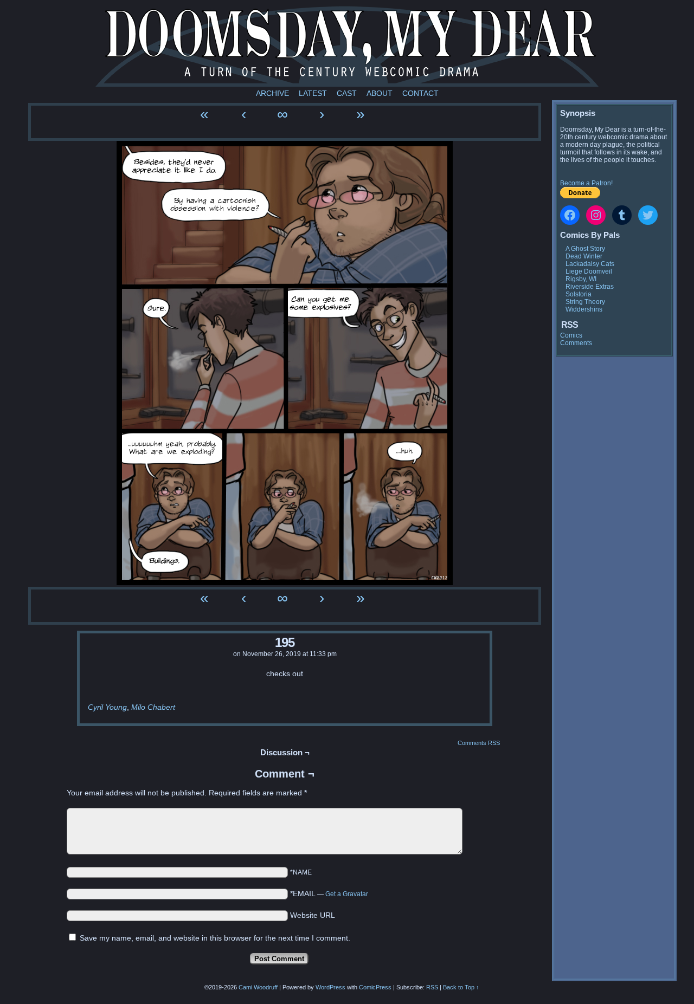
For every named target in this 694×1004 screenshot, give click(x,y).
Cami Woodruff (258, 987)
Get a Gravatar (346, 894)
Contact (420, 93)
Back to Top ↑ (461, 987)
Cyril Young (107, 707)
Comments (576, 343)
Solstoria (579, 294)
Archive (272, 93)
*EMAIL (329, 893)
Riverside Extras (590, 286)
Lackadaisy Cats (590, 264)
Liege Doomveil (589, 271)
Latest (313, 93)
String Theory (585, 302)
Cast (347, 93)
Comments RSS (479, 743)
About (380, 93)
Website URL (312, 915)
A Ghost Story (585, 248)
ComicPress (375, 987)
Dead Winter (584, 256)
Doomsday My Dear (347, 46)
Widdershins (584, 309)
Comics (571, 335)
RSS (432, 987)
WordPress (330, 987)
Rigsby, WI (581, 279)
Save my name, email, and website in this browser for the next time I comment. (215, 938)
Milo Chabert (153, 707)
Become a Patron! (586, 183)
